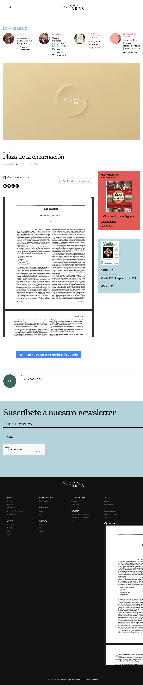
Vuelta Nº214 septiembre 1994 (118, 278)
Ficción (42, 514)
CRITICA (10, 521)
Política (10, 504)
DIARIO (10, 498)
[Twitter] (9, 186)
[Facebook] (5, 186)
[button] (4, 7)
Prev (101, 200)
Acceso (106, 501)
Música (10, 531)
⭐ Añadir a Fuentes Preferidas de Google (48, 354)
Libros (9, 528)
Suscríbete (107, 225)
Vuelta (6, 152)
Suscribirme (108, 504)
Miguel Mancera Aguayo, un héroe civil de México (59, 43)
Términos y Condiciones (71, 679)
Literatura (11, 514)
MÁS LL (107, 498)
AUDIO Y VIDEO (78, 498)
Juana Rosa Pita (31, 379)
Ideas (41, 528)
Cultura (10, 501)
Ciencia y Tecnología (93, 34)
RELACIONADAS (35, 396)
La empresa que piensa (94, 43)
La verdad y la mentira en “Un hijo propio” (24, 40)
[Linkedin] (13, 186)
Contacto (107, 518)
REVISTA (75, 511)
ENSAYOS (43, 521)
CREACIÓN (43, 508)
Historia (42, 524)
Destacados (76, 521)
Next (136, 200)
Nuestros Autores (110, 514)
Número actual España (80, 518)
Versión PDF (107, 286)
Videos (126, 36)
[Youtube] (113, 523)
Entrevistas (129, 34)
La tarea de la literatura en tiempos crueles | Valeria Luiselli (131, 44)
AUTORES (103, 396)
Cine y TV (20, 34)
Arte (9, 534)
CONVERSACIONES (47, 498)
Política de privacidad (89, 679)
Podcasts (75, 504)
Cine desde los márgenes (119, 216)
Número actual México (80, 514)
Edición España (108, 221)
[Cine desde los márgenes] (119, 197)
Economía (57, 34)
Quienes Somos (109, 511)
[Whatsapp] (17, 186)
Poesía (42, 511)
